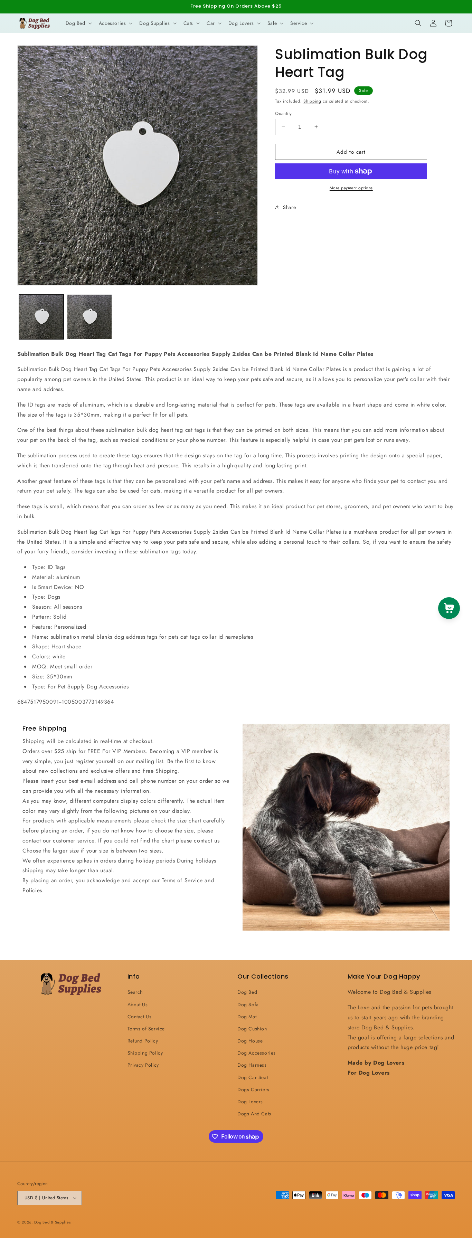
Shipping (312, 101)
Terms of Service (146, 1028)
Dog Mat (246, 1016)
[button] (78, 23)
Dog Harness (252, 1064)
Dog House (250, 1040)
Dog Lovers (250, 1101)
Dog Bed (247, 992)
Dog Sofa (248, 1004)
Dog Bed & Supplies (52, 1222)
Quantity (283, 113)
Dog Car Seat (252, 1077)
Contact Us (140, 1016)
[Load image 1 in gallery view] (41, 316)
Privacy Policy (143, 1064)
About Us (138, 1004)
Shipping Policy (145, 1052)
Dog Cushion (252, 1028)
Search (135, 992)
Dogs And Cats (254, 1113)
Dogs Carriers (253, 1089)
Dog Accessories (256, 1052)
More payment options (351, 188)
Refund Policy (143, 1040)
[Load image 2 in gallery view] (89, 316)
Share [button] (289, 206)
